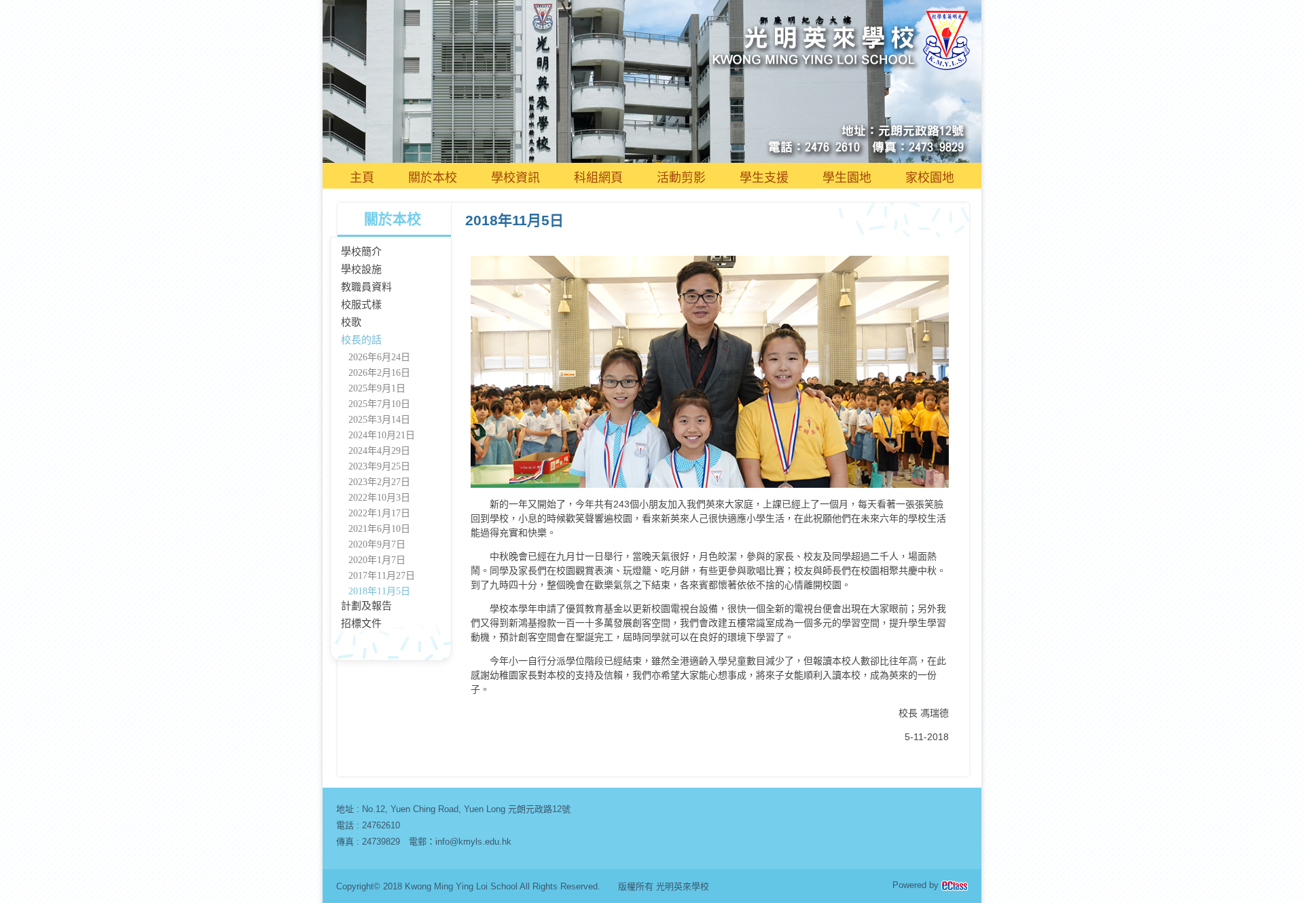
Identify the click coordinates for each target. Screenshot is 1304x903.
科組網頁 (598, 178)
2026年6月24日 (379, 357)
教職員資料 (366, 287)
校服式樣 (361, 304)
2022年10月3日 (379, 498)
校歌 (351, 322)
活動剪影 (681, 178)
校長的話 (361, 339)
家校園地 (929, 178)
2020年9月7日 (376, 544)
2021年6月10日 (379, 529)
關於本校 (432, 178)
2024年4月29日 (379, 451)
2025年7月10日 (379, 404)
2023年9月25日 (379, 466)
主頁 (362, 178)
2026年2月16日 (379, 373)
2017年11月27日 (381, 576)
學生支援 (764, 178)
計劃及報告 (366, 605)
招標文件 (361, 623)
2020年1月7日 (376, 560)
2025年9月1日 (376, 388)
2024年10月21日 (381, 435)
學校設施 (361, 269)
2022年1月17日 (379, 513)
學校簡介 (361, 251)
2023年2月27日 (379, 482)
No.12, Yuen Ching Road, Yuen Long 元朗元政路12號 (466, 809)
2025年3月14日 (379, 420)
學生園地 (846, 178)
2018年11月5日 (379, 591)
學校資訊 (515, 178)
